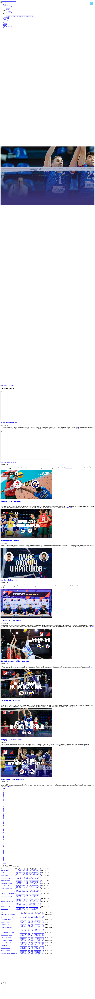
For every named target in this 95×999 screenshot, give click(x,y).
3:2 (20, 870)
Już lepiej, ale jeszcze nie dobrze (11, 740)
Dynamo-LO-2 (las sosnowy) (7, 917)
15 (3, 806)
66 (3, 838)
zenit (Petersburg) (4, 872)
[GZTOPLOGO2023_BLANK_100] (8, 1)
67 (3, 839)
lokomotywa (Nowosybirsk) (6, 878)
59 (3, 830)
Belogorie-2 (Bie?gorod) (6, 942)
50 (3, 820)
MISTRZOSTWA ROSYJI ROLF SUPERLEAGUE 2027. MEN (19, 15)
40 (3, 808)
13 (3, 803)
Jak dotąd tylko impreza (9, 422)
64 (3, 836)
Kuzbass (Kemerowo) (5, 903)
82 (3, 850)
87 (3, 856)
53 (3, 823)
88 (3, 857)
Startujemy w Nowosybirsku (10, 540)
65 (3, 837)
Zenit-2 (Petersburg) (5, 924)
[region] (47, 207)
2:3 (21, 870)
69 (3, 842)
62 (3, 834)
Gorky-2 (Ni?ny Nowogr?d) (6, 937)
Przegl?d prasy (6, 17)
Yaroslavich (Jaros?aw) (5, 906)
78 (3, 845)
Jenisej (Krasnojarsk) (5, 885)
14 (3, 804)
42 (3, 810)
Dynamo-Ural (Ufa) (5, 898)
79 (3, 846)
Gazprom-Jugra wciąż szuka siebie (12, 779)
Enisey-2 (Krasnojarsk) (5, 950)
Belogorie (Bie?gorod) (5, 880)
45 (3, 814)
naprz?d (4, 863)
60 (3, 831)
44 (3, 813)
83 (3, 851)
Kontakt (4, 25)
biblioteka (5, 24)
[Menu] (91, 3)
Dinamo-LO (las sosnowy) (6, 883)
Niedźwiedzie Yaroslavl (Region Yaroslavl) (9, 953)
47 (3, 816)
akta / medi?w (6, 20)
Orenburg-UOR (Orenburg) (6, 940)
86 (3, 854)
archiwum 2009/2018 (7, 26)
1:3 (21, 869)
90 (3, 859)
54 (3, 824)
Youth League (8, 8)
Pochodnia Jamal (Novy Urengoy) (8, 890)
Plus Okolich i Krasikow (9, 580)
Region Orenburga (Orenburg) (7, 901)
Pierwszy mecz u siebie (8, 462)
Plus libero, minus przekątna (10, 700)
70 (3, 843)
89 (3, 858)
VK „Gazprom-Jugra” (10, 11)
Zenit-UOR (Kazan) (5, 922)
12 (3, 802)
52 (3, 822)
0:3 (17, 873)
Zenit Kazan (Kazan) (5, 870)
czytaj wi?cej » (78, 428)
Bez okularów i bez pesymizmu (11, 501)
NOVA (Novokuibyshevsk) (6, 888)
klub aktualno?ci (9, 6)
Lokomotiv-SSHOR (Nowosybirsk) (8, 914)
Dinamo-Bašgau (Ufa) (5, 945)
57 (3, 828)
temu (4, 788)
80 (3, 847)
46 (3, 815)
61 (3, 832)
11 (3, 801)
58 (3, 829)
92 (3, 861)
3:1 (18, 869)
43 (3, 811)
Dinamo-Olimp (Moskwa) (6, 919)
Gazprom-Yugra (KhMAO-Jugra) (7, 893)
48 (3, 817)
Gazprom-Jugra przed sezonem (11, 620)
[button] (47, 382)
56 (3, 827)
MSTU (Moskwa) (4, 909)
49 (3, 818)
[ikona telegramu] (4, 991)
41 (3, 809)
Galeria (4, 19)
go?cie (4, 22)
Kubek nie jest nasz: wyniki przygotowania (15, 661)
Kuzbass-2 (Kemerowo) (6, 948)
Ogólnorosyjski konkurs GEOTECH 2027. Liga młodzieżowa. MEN (20, 16)
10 (3, 800)
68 (3, 841)
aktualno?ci (5, 5)
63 (3, 835)
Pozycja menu (6, 27)
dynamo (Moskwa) (4, 875)
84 (3, 852)
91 (3, 860)
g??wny (4, 4)
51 (3, 821)
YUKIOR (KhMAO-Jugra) (6, 927)
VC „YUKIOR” (9, 12)
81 (3, 849)
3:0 (18, 870)
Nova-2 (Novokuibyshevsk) (6, 935)
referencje (5, 23)
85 (3, 853)
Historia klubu (6, 18)
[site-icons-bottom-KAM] (4, 997)
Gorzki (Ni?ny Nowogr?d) (6, 896)
